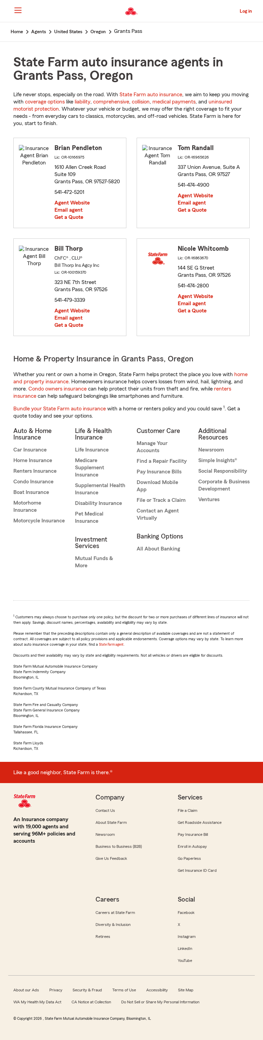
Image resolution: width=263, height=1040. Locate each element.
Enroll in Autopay (192, 846)
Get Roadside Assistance (200, 822)
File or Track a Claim (161, 500)
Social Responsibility (222, 471)
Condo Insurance (33, 481)
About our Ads (26, 990)
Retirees (103, 936)
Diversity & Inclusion (113, 925)
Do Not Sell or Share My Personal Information (160, 1002)
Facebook (186, 913)
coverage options (45, 101)
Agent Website (72, 203)
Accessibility (157, 990)
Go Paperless (189, 858)
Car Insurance (30, 450)
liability (82, 101)
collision (141, 101)
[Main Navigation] (17, 10)
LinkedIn (185, 948)
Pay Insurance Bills (159, 471)
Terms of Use (124, 990)
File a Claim (187, 810)
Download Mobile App (157, 486)
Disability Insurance (98, 503)
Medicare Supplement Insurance (89, 468)
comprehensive (111, 101)
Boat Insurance (31, 492)
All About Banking (158, 549)
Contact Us (105, 810)
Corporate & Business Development (224, 485)
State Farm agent (111, 644)
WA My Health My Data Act (37, 1002)
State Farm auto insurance (151, 94)
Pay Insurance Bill (193, 834)
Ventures (209, 499)
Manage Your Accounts (152, 447)
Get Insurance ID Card (197, 870)
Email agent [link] (68, 210)
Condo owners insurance (57, 389)
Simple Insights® (217, 460)
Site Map (185, 990)
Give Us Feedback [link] (111, 858)
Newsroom (211, 450)
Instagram (187, 936)
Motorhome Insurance (27, 506)
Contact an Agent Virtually (158, 514)
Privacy (55, 990)
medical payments (174, 101)
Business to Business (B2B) (119, 846)
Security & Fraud (87, 990)
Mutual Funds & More (94, 562)
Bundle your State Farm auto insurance (59, 408)
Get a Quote (68, 217)
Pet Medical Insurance (89, 517)
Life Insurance (92, 450)
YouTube (185, 960)
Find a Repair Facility (162, 461)
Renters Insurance (35, 471)
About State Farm (111, 822)
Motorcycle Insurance (39, 520)
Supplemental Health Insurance (100, 489)
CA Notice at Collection (91, 1002)
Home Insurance (32, 460)
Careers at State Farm (115, 913)
